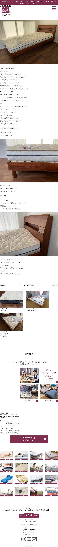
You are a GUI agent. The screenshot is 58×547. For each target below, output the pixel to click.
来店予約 (35, 3)
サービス (29, 3)
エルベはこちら (4, 195)
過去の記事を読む (29, 285)
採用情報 (45, 510)
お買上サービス (23, 510)
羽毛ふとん (39, 1)
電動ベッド (23, 1)
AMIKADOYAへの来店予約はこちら (29, 439)
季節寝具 (53, 1)
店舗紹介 (22, 3)
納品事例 (30, 510)
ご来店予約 (8, 510)
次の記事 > (55, 285)
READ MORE (21, 458)
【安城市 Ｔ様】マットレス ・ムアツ (4, 310)
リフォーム (46, 1)
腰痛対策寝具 (31, 1)
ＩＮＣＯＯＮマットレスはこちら (9, 128)
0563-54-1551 (10, 426)
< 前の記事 (3, 285)
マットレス (10, 1)
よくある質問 (38, 510)
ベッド (16, 1)
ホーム (51, 510)
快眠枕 (4, 1)
